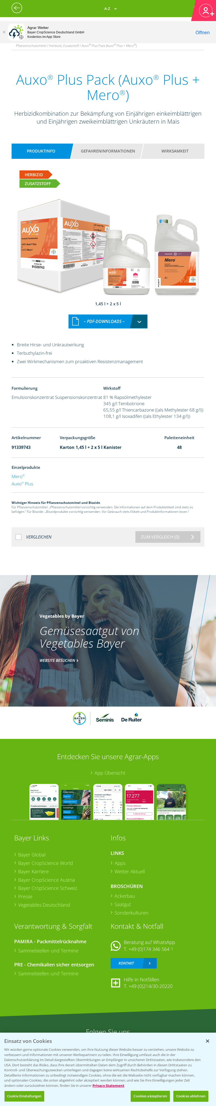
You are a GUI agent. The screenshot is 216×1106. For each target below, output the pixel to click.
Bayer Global (32, 854)
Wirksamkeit (174, 151)
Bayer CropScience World (45, 863)
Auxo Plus (22, 484)
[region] (108, 1069)
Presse (25, 896)
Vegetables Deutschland (44, 905)
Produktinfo (41, 151)
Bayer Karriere (33, 871)
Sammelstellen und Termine (48, 950)
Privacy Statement (108, 1085)
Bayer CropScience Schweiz (47, 888)
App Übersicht (110, 773)
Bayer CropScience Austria (46, 880)
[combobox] (108, 321)
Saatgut (123, 904)
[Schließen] (4, 32)
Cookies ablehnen (190, 1096)
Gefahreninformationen (108, 151)
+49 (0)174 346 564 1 (151, 949)
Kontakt (126, 963)
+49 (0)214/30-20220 (151, 986)
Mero (18, 476)
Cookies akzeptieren (150, 1096)
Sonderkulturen (132, 913)
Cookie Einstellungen (24, 1096)
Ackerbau (125, 896)
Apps (120, 863)
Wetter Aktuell (130, 871)
